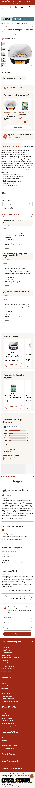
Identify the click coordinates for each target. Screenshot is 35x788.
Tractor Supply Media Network (10, 726)
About (3, 738)
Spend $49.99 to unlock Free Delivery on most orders (17, 1)
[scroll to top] (32, 776)
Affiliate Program (6, 718)
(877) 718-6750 (9, 666)
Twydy (5, 257)
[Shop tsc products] (17, 19)
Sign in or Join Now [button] (14, 137)
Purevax (5, 222)
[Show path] (8, 23)
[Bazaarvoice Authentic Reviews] (12, 427)
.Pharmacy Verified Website (10, 701)
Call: (3, 665)
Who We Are (5, 683)
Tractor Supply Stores (8, 698)
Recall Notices (5, 663)
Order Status (5, 647)
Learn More (16, 3)
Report (7, 248)
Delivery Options (6, 652)
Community (5, 691)
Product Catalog (6, 696)
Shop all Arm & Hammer (8, 27)
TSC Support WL (9, 277)
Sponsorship (5, 715)
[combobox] (19, 214)
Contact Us (4, 660)
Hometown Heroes (7, 743)
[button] (21, 3)
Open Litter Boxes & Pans (19, 23)
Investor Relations (7, 686)
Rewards (4, 740)
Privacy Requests (6, 784)
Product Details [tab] (11, 146)
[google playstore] (23, 780)
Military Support (6, 693)
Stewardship (5, 688)
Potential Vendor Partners (9, 721)
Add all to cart (17, 127)
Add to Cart (13, 365)
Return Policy (5, 650)
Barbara (5, 293)
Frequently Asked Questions (10, 658)
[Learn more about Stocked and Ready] (14, 38)
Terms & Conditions (7, 748)
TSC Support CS (9, 239)
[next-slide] (4, 67)
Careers (4, 713)
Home (3, 23)
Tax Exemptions (6, 655)
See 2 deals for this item (13, 78)
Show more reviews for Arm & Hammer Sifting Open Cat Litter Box (17, 597)
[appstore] (7, 780)
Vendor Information (7, 723)
